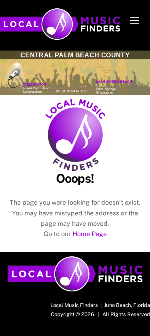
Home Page (89, 234)
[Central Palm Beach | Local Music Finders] (60, 36)
